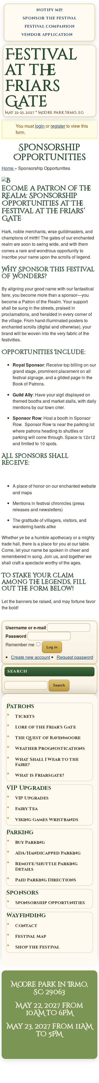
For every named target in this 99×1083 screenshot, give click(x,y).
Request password (75, 657)
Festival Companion (49, 26)
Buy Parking (30, 842)
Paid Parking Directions (45, 880)
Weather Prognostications (50, 748)
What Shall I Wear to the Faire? (47, 762)
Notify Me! (49, 10)
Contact (26, 926)
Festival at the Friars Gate (41, 78)
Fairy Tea (26, 809)
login (40, 126)
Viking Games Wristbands (46, 820)
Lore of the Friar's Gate (45, 727)
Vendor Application (47, 34)
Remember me (20, 644)
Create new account (30, 657)
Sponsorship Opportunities (50, 903)
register (58, 126)
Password (16, 636)
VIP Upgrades (32, 798)
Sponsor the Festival (49, 18)
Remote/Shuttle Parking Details (46, 866)
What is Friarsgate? (39, 775)
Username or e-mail (26, 627)
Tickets (25, 716)
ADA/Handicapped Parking (48, 853)
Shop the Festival (37, 947)
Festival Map (30, 936)
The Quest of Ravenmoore (48, 738)
